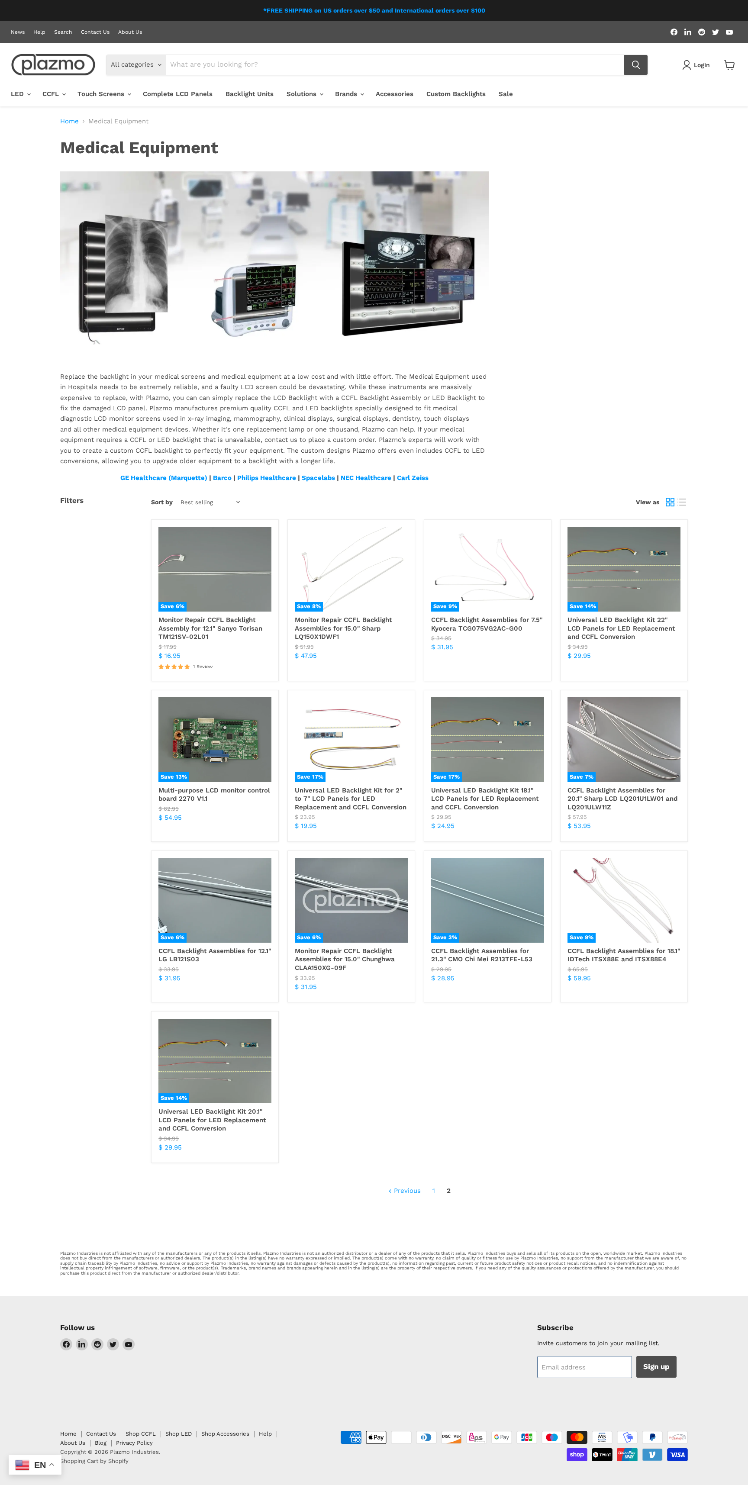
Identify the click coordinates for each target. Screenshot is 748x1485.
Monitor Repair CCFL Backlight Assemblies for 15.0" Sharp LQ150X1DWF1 (343, 628)
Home (69, 121)
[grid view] (670, 502)
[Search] (636, 65)
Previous (406, 1191)
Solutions (303, 94)
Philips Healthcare (266, 478)
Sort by (162, 502)
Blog (100, 1443)
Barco (222, 478)
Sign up (656, 1366)
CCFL (51, 94)
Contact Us (95, 32)
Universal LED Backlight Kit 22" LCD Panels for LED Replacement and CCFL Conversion (621, 628)
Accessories (394, 94)
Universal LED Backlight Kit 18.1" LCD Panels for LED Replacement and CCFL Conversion (484, 798)
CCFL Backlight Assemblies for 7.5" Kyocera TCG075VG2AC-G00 (486, 624)
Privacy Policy (134, 1443)
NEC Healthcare (366, 478)
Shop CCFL (141, 1433)
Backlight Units (250, 94)
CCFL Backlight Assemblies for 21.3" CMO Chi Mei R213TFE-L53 (481, 955)
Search (63, 32)
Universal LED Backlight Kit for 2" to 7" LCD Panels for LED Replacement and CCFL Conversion (350, 798)
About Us (130, 32)
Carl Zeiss (413, 478)
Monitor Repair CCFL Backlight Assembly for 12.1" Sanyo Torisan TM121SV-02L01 (210, 628)
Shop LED (178, 1433)
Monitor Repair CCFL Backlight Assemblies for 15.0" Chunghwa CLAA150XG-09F (345, 959)
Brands (347, 94)
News (18, 32)
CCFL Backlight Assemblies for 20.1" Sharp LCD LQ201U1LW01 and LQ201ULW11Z (622, 798)
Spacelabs (318, 478)
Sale (506, 94)
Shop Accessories (225, 1433)
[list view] (682, 502)
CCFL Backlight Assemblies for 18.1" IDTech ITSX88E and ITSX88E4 (623, 955)
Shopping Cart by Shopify (94, 1461)
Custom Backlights (456, 94)
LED (18, 94)
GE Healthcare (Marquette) (163, 478)
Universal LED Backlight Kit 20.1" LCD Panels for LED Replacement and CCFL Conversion (212, 1120)
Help (39, 32)
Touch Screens (101, 94)
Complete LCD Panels (178, 94)
